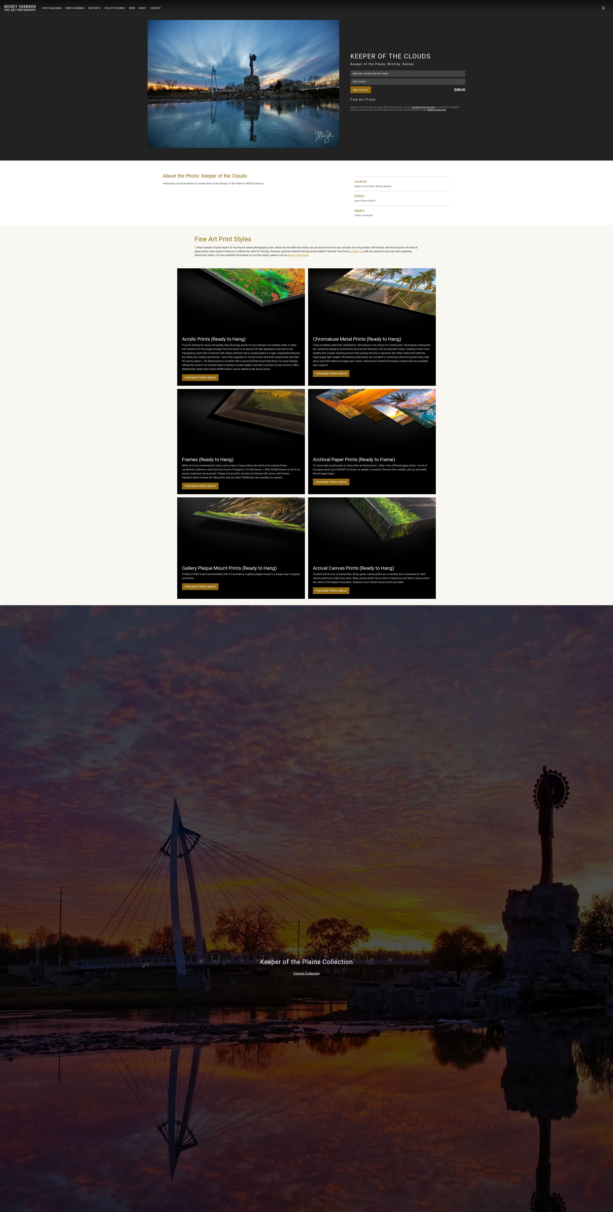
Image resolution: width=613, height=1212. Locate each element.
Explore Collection (306, 973)
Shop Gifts (94, 8)
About (143, 8)
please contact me (436, 109)
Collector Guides (115, 8)
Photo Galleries (51, 8)
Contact (156, 8)
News (132, 8)
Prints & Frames (74, 8)
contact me (357, 251)
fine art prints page (298, 255)
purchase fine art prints (423, 107)
